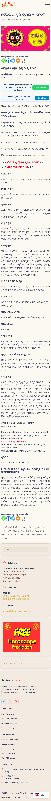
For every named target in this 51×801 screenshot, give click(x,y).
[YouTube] (10, 701)
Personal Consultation (10, 740)
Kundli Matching (7, 728)
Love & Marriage (8, 749)
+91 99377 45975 (12, 776)
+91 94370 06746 (12, 778)
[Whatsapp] (3, 60)
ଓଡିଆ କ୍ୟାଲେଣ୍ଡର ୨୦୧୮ (23, 162)
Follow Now (41, 87)
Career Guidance (8, 744)
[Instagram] (16, 701)
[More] (18, 60)
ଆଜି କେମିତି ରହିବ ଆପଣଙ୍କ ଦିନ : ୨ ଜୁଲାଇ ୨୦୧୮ (24, 527)
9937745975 (9, 596)
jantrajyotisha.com (17, 441)
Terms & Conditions (21, 797)
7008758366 (22, 599)
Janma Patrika (17, 167)
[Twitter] (13, 60)
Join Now (42, 98)
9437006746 (22, 596)
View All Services (8, 758)
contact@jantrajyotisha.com (17, 611)
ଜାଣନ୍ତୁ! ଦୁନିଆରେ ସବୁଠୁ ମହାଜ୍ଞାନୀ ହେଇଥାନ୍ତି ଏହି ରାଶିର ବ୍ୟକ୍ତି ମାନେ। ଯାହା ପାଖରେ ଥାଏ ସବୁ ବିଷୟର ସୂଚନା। (23, 535)
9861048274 (9, 599)
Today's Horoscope (9, 718)
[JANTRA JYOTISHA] (9, 4)
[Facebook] (8, 60)
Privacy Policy (6, 797)
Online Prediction (8, 753)
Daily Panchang (7, 714)
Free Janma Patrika (9, 723)
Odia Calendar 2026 (12, 663)
